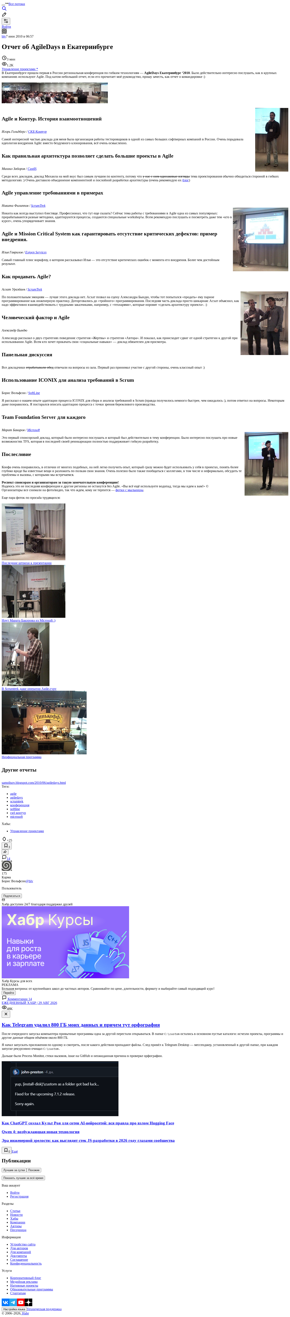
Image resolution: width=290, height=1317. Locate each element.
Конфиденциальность (26, 1263)
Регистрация (19, 1196)
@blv (29, 881)
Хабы (14, 1218)
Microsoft (33, 430)
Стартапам (18, 1293)
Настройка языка (14, 1309)
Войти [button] (6, 26)
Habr (25, 1313)
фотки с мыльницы (129, 490)
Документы (18, 1256)
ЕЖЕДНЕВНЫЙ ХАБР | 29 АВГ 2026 (29, 1003)
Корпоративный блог (25, 1278)
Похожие (33, 1170)
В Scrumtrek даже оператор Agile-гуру (29, 689)
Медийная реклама (24, 1281)
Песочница (18, 1230)
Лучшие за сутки (14, 1170)
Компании (17, 1222)
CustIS (32, 169)
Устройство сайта (22, 1244)
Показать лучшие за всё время (23, 1178)
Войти (15, 1192)
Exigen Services (35, 252)
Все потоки (16, 4)
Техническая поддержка (44, 1309)
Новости (16, 1214)
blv (4, 36)
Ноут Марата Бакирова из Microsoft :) (28, 620)
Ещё (15, 1151)
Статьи (15, 1211)
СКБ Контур (37, 131)
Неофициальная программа (21, 757)
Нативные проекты (24, 1285)
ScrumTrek (38, 205)
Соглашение (19, 1259)
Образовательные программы (31, 1289)
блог (185, 180)
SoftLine (34, 393)
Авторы (16, 1226)
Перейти (8, 992)
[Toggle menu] (3, 5)
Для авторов (19, 1248)
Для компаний (20, 1252)
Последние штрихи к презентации (27, 563)
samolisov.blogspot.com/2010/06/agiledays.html (34, 782)
